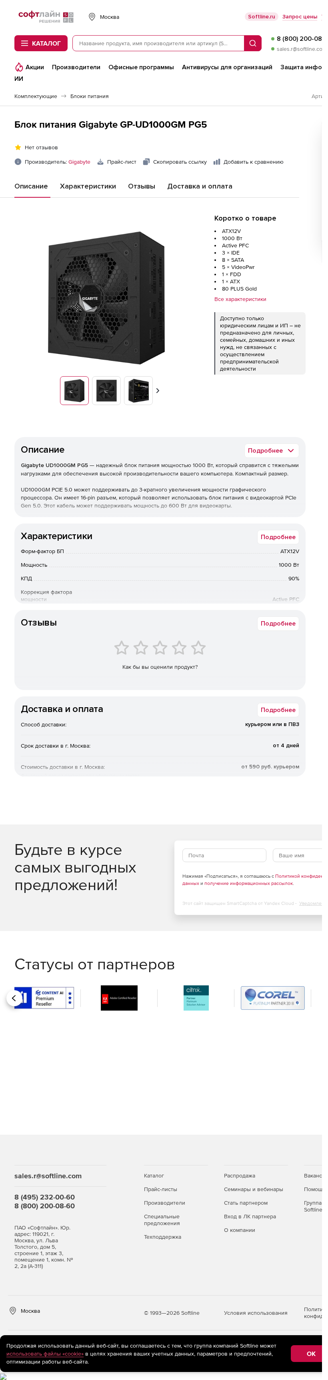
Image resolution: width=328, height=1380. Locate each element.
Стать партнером (246, 1202)
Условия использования (256, 1313)
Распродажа (239, 1175)
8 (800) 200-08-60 (44, 1205)
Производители (164, 1202)
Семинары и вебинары (253, 1189)
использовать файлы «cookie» (45, 1353)
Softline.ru (261, 16)
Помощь (314, 1189)
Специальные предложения (162, 1219)
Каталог (154, 1175)
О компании (239, 1230)
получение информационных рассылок (248, 883)
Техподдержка (162, 1237)
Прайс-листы (160, 1189)
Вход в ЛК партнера (250, 1216)
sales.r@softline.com (302, 49)
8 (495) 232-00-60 (44, 1197)
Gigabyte (79, 161)
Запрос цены (299, 16)
